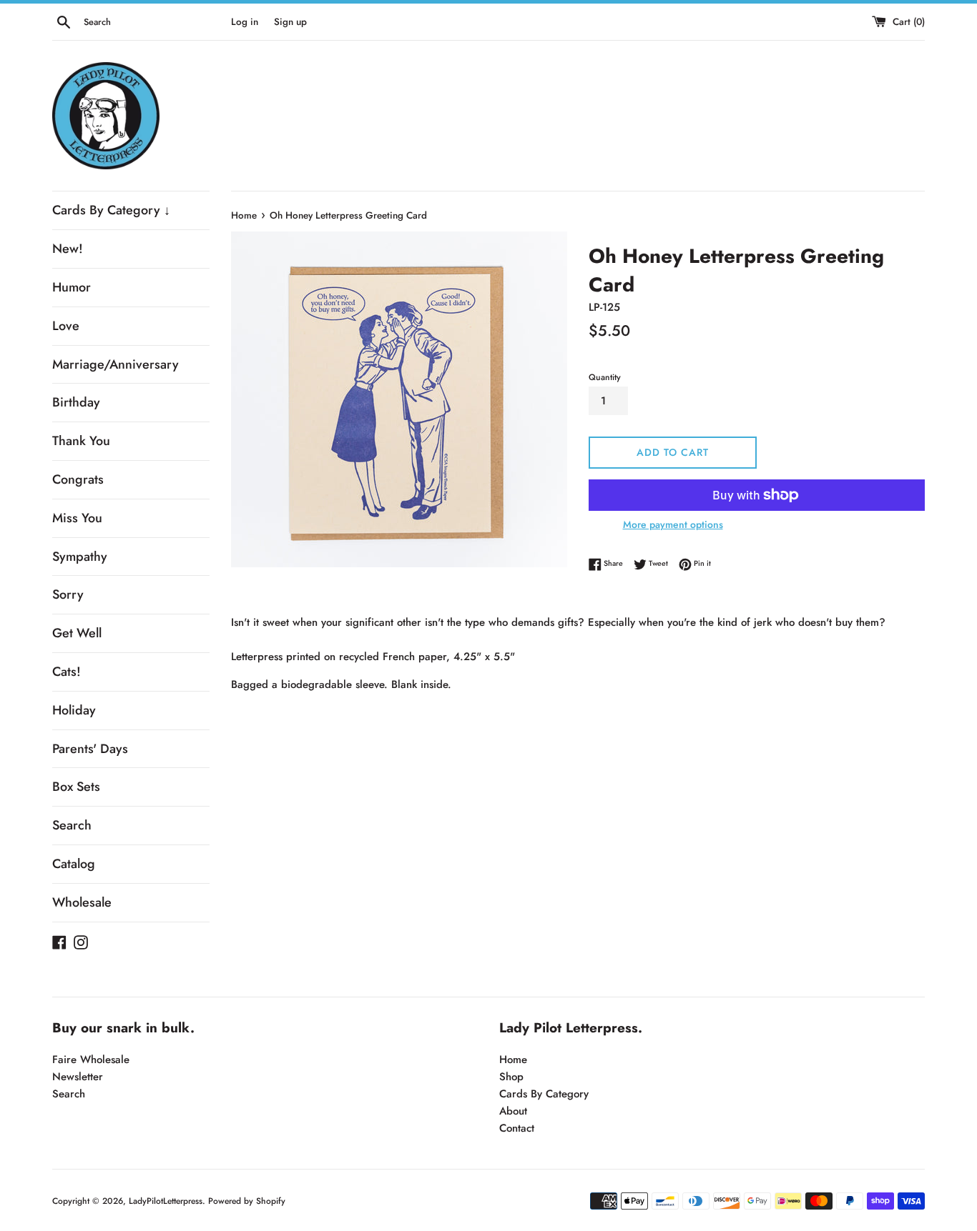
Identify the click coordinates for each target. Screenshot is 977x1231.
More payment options (673, 524)
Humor (71, 287)
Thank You (81, 441)
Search (72, 825)
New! (67, 248)
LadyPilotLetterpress (165, 1201)
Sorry (68, 594)
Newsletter (77, 1077)
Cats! (66, 671)
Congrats (78, 479)
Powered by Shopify (246, 1201)
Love (65, 326)
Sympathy (79, 556)
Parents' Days (90, 748)
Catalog (73, 863)
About (513, 1111)
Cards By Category (544, 1094)
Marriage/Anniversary (115, 364)
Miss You (77, 518)
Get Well (77, 633)
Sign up (290, 22)
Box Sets (76, 786)
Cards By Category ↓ (111, 210)
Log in (244, 22)
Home (513, 1059)
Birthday (76, 402)
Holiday (74, 710)
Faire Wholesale (90, 1059)
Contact (516, 1128)
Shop (511, 1077)
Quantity (605, 377)
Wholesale (82, 902)
